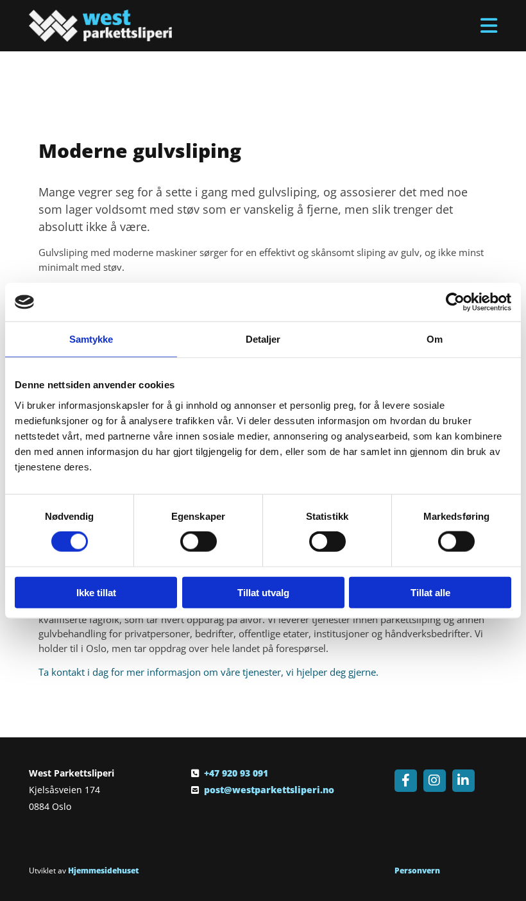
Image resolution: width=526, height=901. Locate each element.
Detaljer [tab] (263, 339)
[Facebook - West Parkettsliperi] (405, 780)
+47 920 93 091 (236, 773)
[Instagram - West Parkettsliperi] (434, 780)
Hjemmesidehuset (103, 870)
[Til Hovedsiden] (100, 26)
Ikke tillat (96, 592)
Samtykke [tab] (91, 339)
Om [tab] (435, 339)
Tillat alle (430, 592)
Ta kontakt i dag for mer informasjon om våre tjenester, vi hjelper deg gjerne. (208, 671)
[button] (344, 25)
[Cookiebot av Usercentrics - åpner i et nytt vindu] (455, 302)
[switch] (198, 541)
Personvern (417, 870)
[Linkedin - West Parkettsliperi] (463, 780)
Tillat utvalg (263, 592)
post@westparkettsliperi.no (269, 790)
